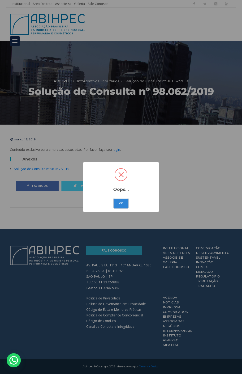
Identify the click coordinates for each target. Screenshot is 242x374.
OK (121, 203)
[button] (14, 360)
